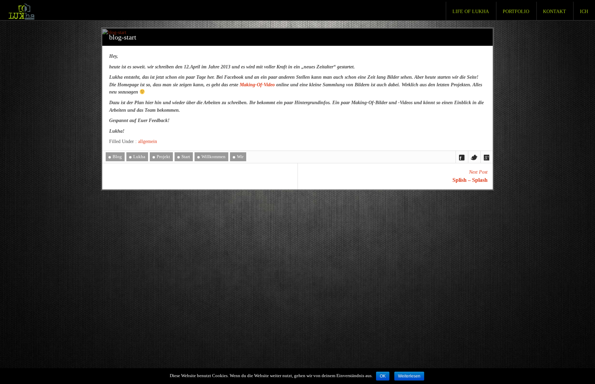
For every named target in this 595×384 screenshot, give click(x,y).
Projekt (163, 156)
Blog (117, 156)
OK (383, 376)
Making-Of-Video (257, 84)
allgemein (147, 141)
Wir (240, 156)
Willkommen (213, 156)
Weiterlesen (409, 376)
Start (185, 156)
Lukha (139, 156)
